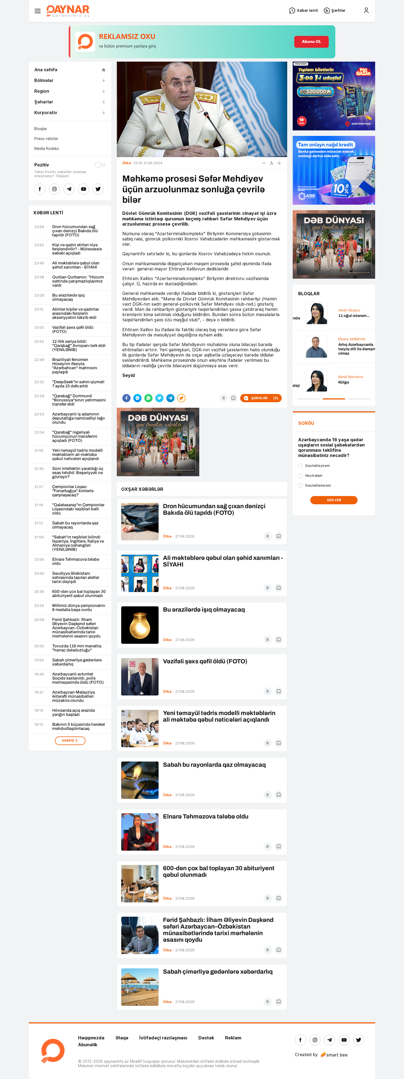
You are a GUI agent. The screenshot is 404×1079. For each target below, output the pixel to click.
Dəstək (206, 1037)
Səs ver (334, 500)
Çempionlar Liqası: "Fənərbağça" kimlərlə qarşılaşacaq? (72, 491)
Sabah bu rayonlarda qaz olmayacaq (75, 525)
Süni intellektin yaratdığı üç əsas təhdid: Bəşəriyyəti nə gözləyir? (77, 473)
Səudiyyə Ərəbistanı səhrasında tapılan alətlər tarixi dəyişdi (75, 577)
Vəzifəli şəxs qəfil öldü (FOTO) (72, 329)
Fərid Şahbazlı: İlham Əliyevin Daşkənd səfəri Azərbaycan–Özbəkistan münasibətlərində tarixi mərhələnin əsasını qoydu (76, 628)
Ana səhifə (45, 69)
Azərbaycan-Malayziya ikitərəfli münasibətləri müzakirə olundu (73, 696)
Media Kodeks (46, 148)
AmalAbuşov (309, 310)
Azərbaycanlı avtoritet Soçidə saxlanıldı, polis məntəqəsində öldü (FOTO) (78, 678)
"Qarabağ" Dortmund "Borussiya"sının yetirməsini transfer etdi (79, 400)
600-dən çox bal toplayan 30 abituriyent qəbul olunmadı (79, 594)
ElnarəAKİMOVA (311, 339)
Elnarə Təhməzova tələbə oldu (75, 561)
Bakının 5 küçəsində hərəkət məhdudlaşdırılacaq (78, 726)
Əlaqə (121, 1037)
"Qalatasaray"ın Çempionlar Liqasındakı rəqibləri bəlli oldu (78, 509)
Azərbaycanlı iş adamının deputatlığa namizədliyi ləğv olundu (78, 418)
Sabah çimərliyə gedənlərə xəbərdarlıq (77, 662)
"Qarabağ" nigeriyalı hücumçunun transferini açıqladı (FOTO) (74, 436)
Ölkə (167, 536)
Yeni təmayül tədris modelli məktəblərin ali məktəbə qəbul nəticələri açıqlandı (77, 454)
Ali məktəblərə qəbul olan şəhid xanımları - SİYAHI (75, 265)
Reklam (233, 1037)
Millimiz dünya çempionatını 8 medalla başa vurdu (78, 608)
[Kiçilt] (263, 163)
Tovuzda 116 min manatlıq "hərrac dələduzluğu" (76, 648)
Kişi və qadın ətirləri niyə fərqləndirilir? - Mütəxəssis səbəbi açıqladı (77, 249)
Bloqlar (40, 129)
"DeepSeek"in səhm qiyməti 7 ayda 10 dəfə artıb (78, 384)
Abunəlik (87, 1044)
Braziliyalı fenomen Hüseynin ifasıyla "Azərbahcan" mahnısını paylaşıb (74, 366)
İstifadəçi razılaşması (163, 1037)
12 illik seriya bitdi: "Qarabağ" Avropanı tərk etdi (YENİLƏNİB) (79, 345)
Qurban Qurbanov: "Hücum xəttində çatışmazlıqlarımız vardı (78, 281)
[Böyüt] (279, 163)
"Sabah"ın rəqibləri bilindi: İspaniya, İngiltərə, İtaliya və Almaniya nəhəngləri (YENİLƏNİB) (78, 543)
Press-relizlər (46, 138)
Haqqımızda (91, 1037)
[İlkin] (271, 163)
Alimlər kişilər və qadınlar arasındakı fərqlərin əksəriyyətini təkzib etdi (75, 313)
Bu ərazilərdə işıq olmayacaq (68, 297)
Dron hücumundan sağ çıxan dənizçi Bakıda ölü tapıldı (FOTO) (75, 231)
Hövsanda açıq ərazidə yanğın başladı (73, 712)
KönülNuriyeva (310, 377)
